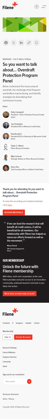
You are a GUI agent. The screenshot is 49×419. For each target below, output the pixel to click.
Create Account (23, 337)
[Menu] (44, 6)
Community (7, 362)
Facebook (6, 323)
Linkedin (28, 323)
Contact (36, 323)
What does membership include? (19, 293)
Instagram (19, 323)
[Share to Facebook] (6, 42)
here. (10, 205)
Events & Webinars (9, 352)
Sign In (7, 337)
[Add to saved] (36, 42)
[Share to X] (13, 42)
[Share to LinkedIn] (21, 42)
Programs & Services (10, 357)
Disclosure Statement (11, 394)
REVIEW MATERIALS (13, 212)
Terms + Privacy (8, 399)
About (5, 366)
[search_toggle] (36, 7)
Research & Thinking (9, 348)
